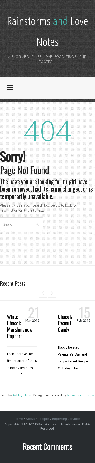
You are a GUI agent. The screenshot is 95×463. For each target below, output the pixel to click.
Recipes (44, 419)
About (30, 419)
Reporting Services (66, 419)
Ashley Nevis (22, 395)
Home (19, 419)
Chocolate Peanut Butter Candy (71, 322)
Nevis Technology (80, 395)
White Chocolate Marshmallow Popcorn (20, 326)
